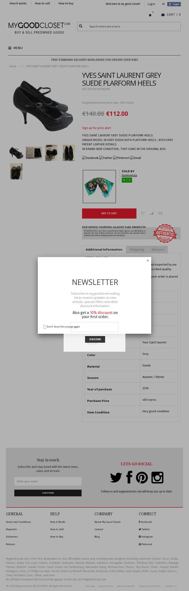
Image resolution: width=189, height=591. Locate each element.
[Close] (147, 260)
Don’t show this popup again (63, 326)
